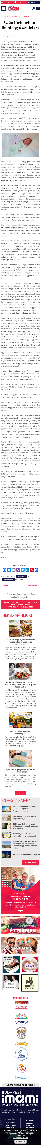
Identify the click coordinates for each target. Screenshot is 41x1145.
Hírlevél (6, 2)
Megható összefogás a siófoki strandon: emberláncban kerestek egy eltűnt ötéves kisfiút (26, 844)
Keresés (33, 8)
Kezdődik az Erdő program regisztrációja (24, 817)
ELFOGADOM (20, 1141)
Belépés (19, 2)
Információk (12, 16)
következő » (33, 586)
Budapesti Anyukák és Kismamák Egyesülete (30, 1126)
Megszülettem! (25, 16)
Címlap (3, 16)
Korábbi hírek (30, 862)
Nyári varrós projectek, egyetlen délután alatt (20, 770)
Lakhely (32, 2)
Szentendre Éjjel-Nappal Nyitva (26, 854)
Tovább (20, 793)
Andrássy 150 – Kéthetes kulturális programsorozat (24, 835)
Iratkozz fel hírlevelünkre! (20, 607)
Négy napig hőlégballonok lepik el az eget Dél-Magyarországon (24, 808)
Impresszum (10, 1122)
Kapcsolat (11, 1119)
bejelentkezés (8, 579)
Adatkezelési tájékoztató (11, 1126)
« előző (5, 586)
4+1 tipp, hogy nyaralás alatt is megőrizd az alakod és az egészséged (20, 642)
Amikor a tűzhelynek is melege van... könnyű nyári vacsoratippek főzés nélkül (20, 684)
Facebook (38, 8)
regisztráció (21, 576)
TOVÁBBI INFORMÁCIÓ (20, 1138)
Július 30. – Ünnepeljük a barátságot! (21, 732)
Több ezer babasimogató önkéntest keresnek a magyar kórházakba (26, 826)
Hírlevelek (30, 1120)
